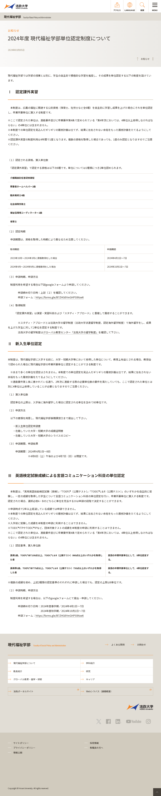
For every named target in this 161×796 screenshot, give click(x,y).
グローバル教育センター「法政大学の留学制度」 (70, 332)
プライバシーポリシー (24, 747)
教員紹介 (17, 671)
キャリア (90, 679)
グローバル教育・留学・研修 (27, 679)
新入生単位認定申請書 (28, 426)
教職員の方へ (96, 747)
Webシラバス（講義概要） (99, 691)
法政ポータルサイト (23, 691)
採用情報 (94, 743)
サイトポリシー (21, 743)
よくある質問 (118, 644)
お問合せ (141, 644)
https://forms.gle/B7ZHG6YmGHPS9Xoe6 (60, 297)
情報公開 (17, 752)
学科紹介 (90, 663)
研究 (88, 671)
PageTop (157, 792)
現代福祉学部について (24, 663)
